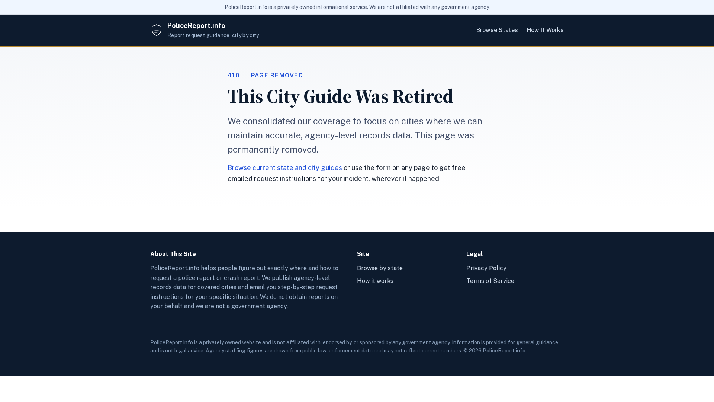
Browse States (497, 30)
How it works (375, 280)
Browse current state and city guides (285, 168)
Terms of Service (490, 280)
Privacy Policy (486, 268)
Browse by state (380, 268)
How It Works (545, 30)
